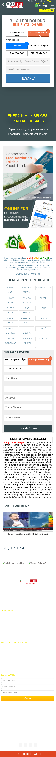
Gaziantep (27, 339)
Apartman (16, 46)
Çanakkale (26, 318)
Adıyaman (26, 288)
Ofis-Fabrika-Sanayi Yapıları (15, 650)
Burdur (26, 313)
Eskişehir (10, 339)
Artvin (43, 298)
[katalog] (28, 186)
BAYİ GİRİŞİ (47, 10)
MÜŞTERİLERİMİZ (14, 547)
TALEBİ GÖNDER (28, 428)
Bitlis (43, 308)
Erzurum (26, 333)
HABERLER (7, 617)
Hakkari (27, 343)
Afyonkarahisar (43, 288)
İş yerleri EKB (8, 669)
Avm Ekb (5, 656)
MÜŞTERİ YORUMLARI (11, 636)
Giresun (43, 339)
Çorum (10, 323)
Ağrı (10, 292)
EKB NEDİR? (7, 624)
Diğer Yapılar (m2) (39, 53)
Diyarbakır (10, 329)
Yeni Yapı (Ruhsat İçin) (16, 34)
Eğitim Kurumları (9, 662)
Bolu (10, 313)
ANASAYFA (6, 614)
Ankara (10, 298)
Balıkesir (26, 302)
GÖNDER (27, 698)
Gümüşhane (10, 343)
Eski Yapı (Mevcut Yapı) (38, 34)
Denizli (26, 323)
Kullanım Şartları (11, 604)
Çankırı (43, 318)
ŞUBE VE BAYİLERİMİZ (12, 633)
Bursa (10, 318)
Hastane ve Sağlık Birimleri (15, 659)
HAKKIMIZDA (7, 621)
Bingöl (26, 308)
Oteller (5, 653)
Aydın (10, 302)
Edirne (26, 329)
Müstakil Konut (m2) (39, 46)
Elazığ (43, 329)
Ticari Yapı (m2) (17, 53)
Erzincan (10, 333)
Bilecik (10, 308)
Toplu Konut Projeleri (12, 666)
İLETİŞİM (6, 630)
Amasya (26, 292)
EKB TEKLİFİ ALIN (28, 754)
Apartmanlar (8, 647)
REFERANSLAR (8, 627)
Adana (10, 288)
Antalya (27, 298)
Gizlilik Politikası (11, 601)
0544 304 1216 (43, 2)
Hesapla (28, 78)
